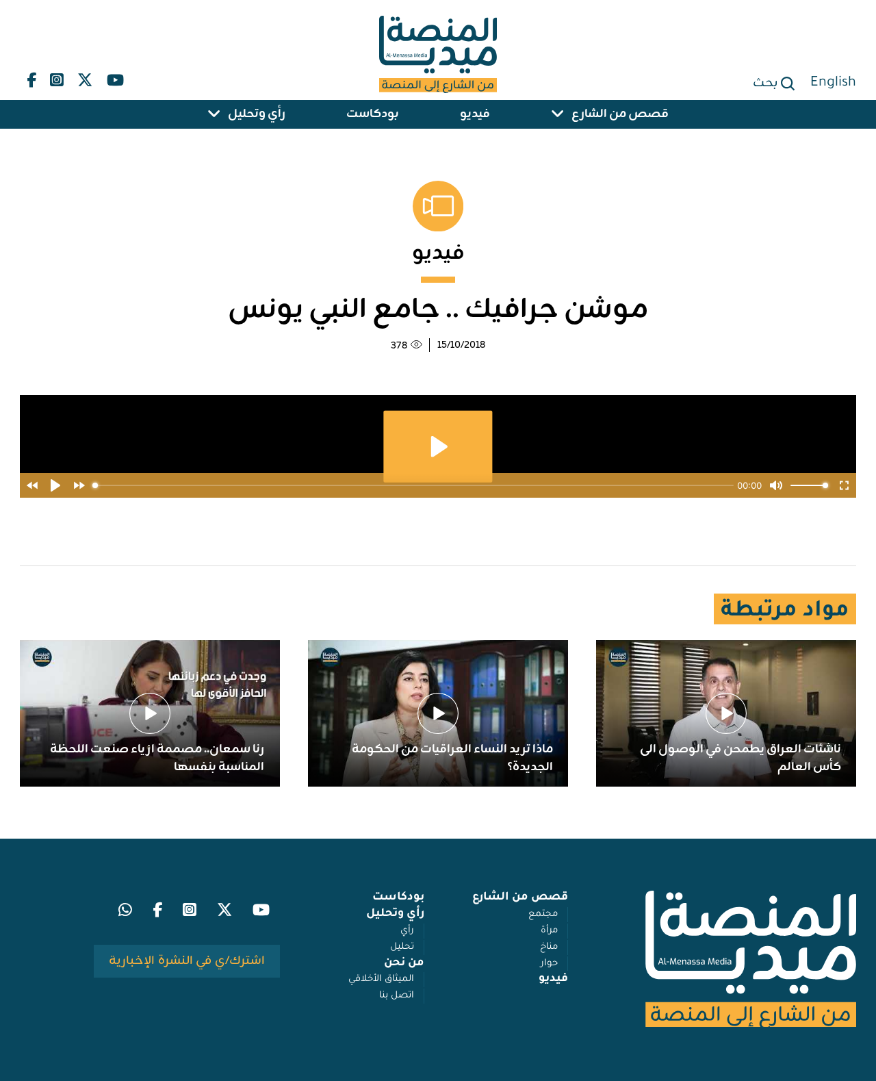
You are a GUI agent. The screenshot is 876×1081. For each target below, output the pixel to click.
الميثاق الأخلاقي (381, 979)
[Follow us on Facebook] (31, 76)
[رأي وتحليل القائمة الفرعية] (214, 114)
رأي (407, 931)
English (833, 83)
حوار (549, 963)
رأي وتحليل (256, 114)
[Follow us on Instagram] (56, 76)
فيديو (475, 114)
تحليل (402, 947)
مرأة (549, 931)
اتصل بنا (396, 996)
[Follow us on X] (84, 76)
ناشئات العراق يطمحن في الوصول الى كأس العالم (740, 758)
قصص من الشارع (620, 114)
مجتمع (543, 914)
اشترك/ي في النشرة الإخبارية (187, 960)
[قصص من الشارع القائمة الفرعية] (558, 114)
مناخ (549, 947)
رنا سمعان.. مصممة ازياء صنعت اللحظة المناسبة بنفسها (157, 758)
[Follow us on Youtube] (114, 76)
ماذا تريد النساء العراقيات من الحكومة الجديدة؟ (452, 758)
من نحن (404, 963)
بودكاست (372, 114)
